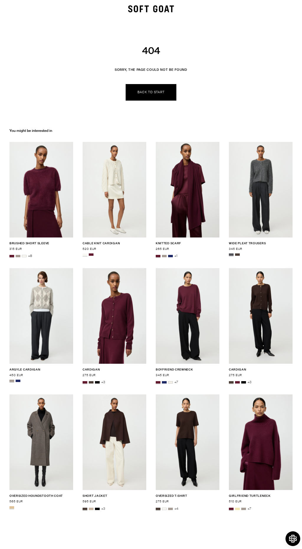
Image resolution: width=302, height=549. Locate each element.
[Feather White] (24, 256)
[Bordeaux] (11, 256)
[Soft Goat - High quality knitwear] (151, 8)
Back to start (150, 92)
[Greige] (18, 256)
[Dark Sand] (91, 509)
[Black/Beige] (11, 507)
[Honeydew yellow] (237, 509)
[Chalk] (170, 382)
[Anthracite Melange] (231, 254)
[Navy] (170, 256)
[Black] (97, 382)
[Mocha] (237, 254)
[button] (292, 538)
